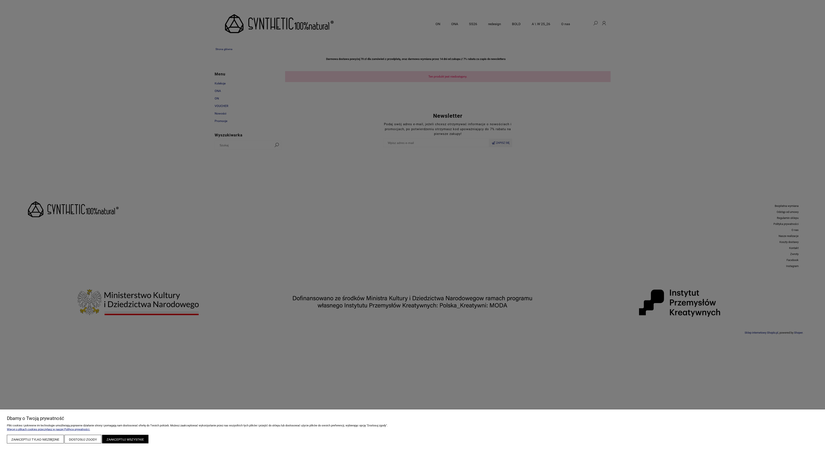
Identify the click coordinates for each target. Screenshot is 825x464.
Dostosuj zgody (83, 439)
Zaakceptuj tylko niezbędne (35, 439)
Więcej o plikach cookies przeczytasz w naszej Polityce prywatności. (48, 429)
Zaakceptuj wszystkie (125, 439)
